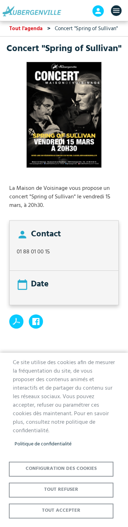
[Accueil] (34, 11)
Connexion (98, 11)
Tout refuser (61, 489)
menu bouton (116, 10)
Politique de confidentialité (43, 444)
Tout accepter (61, 510)
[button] (64, 117)
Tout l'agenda (26, 28)
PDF (16, 321)
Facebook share (36, 321)
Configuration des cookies (61, 468)
